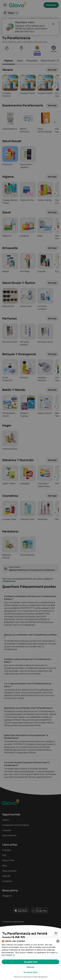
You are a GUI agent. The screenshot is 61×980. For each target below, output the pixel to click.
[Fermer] (56, 933)
